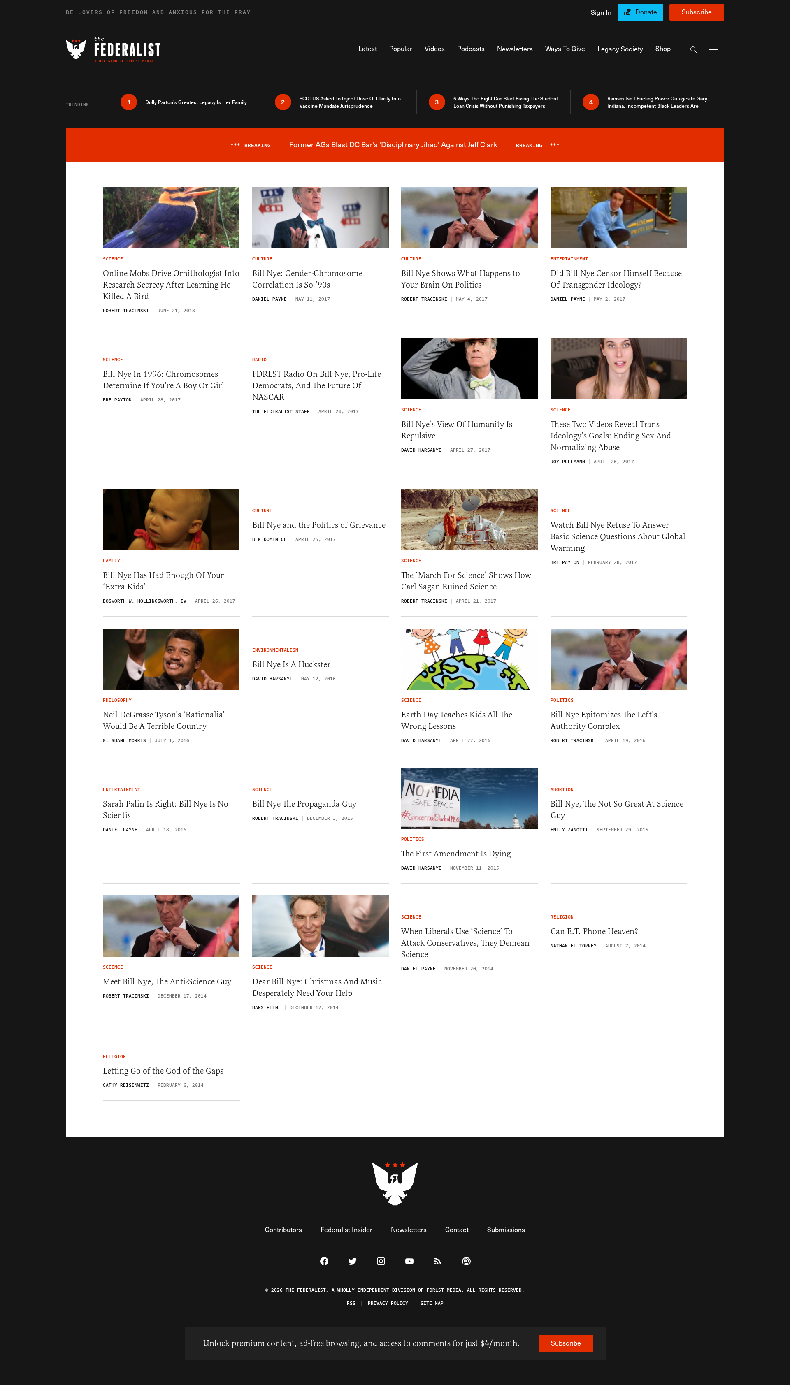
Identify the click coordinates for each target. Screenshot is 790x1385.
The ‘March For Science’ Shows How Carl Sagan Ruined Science (466, 581)
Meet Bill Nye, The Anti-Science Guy (167, 982)
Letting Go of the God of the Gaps (163, 1071)
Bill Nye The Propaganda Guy (304, 804)
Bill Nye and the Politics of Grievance (319, 525)
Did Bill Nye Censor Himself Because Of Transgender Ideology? (616, 279)
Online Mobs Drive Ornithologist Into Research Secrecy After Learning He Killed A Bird (171, 285)
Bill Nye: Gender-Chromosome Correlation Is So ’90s (307, 279)
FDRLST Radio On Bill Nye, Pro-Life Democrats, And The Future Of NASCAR (316, 385)
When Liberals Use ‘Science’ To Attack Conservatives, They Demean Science (465, 943)
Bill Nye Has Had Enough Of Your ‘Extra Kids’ (163, 581)
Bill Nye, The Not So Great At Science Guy (617, 810)
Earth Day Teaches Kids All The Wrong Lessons (456, 720)
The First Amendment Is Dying (456, 854)
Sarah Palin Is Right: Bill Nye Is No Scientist (165, 810)
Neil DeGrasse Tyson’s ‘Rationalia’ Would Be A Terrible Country (164, 720)
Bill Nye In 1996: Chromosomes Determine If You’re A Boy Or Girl (163, 380)
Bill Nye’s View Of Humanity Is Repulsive (456, 430)
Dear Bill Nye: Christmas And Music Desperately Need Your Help (317, 987)
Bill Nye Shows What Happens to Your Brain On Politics (460, 279)
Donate (646, 11)
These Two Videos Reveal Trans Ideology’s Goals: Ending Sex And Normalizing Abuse (611, 435)
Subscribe (697, 11)
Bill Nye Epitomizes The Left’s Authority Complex (604, 720)
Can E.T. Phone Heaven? (594, 931)
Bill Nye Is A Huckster (291, 664)
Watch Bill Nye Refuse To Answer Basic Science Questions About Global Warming (618, 536)
